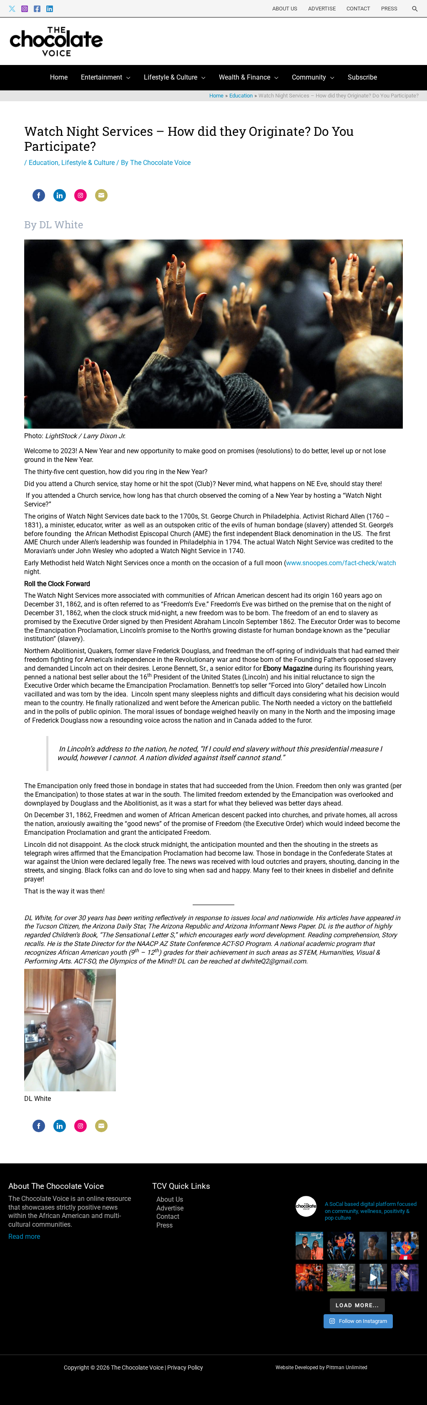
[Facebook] (37, 8)
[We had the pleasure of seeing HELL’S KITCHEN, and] (341, 1245)
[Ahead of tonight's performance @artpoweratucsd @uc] (373, 1245)
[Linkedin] (49, 8)
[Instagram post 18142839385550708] (405, 1277)
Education (43, 163)
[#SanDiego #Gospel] (373, 1277)
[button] (415, 8)
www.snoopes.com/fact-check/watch (341, 563)
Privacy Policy (185, 1367)
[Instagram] (24, 8)
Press (389, 8)
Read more (24, 1236)
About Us (284, 8)
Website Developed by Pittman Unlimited (321, 1367)
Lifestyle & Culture (88, 163)
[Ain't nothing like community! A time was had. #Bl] (341, 1277)
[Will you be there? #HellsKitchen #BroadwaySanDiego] (309, 1277)
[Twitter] (12, 8)
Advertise (322, 8)
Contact (358, 8)
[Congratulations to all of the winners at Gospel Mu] (309, 1245)
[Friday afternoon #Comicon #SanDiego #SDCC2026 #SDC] (405, 1245)
